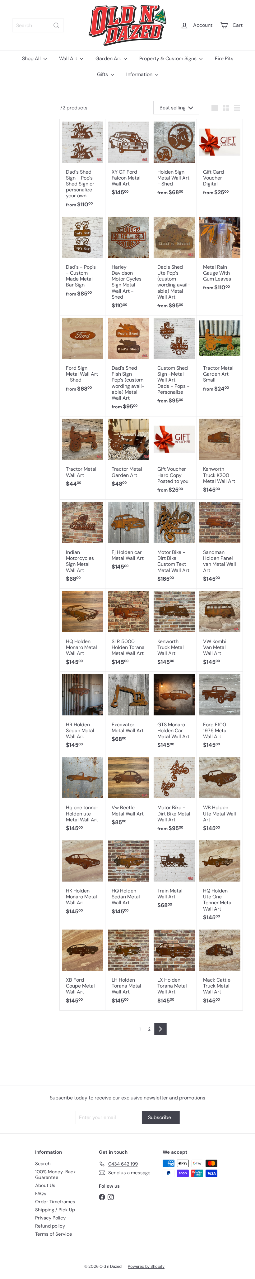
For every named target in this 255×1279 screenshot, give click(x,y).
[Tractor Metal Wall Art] (82, 455)
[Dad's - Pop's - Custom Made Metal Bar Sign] (82, 258)
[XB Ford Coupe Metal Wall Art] (82, 968)
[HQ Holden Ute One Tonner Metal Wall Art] (220, 882)
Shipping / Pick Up (55, 1210)
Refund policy (50, 1226)
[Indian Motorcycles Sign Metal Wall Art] (82, 544)
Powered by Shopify (146, 1266)
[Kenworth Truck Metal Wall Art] (174, 630)
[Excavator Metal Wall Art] (128, 710)
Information (140, 74)
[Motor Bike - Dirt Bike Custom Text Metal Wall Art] (174, 544)
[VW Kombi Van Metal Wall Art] (220, 630)
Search (43, 1164)
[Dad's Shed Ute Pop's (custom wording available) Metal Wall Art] (174, 264)
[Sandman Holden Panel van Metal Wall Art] (220, 544)
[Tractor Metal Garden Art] (128, 455)
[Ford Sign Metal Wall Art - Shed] (82, 357)
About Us (45, 1185)
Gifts (103, 74)
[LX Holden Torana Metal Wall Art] (174, 968)
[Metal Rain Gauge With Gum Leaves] (220, 255)
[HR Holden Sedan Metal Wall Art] (82, 713)
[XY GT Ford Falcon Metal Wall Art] (128, 160)
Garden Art (108, 58)
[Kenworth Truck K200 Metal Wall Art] (220, 458)
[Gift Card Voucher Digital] (220, 160)
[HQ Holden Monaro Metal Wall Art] (82, 630)
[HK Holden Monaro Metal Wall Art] (82, 879)
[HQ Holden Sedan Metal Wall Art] (128, 879)
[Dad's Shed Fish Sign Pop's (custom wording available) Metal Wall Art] (128, 365)
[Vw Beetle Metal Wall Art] (128, 793)
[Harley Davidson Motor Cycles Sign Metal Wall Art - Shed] (128, 264)
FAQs (40, 1193)
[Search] (56, 25)
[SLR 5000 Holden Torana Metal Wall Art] (128, 630)
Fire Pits (224, 58)
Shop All (32, 58)
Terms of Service (53, 1234)
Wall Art (68, 58)
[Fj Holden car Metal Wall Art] (128, 538)
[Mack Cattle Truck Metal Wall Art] (220, 968)
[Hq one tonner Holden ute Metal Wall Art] (82, 796)
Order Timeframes (55, 1202)
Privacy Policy (50, 1218)
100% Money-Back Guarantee (55, 1174)
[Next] (160, 1029)
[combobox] (38, 25)
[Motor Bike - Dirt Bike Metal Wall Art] (174, 796)
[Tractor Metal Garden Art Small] (220, 357)
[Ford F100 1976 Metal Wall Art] (220, 713)
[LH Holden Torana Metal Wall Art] (128, 968)
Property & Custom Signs (168, 58)
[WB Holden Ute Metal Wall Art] (220, 796)
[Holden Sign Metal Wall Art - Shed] (174, 160)
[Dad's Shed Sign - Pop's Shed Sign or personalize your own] (82, 166)
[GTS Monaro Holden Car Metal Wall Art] (174, 713)
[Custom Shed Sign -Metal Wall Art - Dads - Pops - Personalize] (174, 363)
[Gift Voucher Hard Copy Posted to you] (174, 458)
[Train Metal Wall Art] (174, 877)
